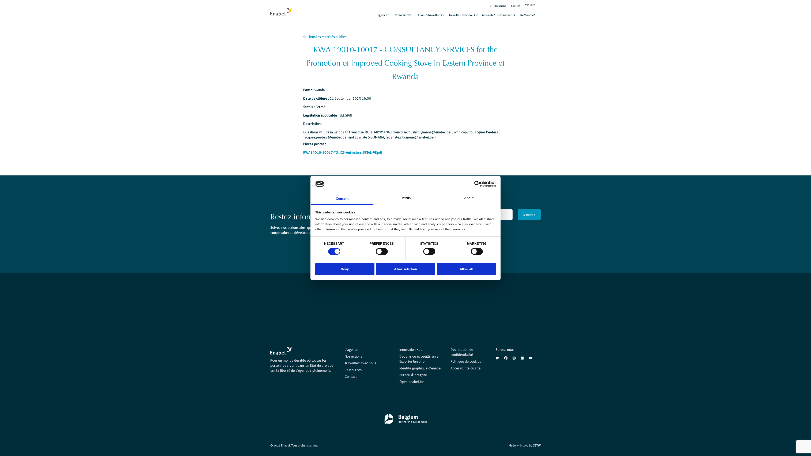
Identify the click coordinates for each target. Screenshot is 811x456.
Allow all (466, 269)
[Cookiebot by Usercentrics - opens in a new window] (477, 184)
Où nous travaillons (429, 15)
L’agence (381, 15)
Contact (515, 6)
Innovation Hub (410, 350)
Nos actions (402, 15)
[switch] (382, 251)
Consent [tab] (342, 198)
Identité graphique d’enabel (420, 368)
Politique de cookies (465, 362)
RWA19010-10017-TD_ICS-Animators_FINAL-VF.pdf (342, 153)
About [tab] (469, 198)
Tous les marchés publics (327, 37)
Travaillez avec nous (462, 15)
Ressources (527, 15)
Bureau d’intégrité (413, 375)
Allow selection (405, 269)
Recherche (500, 6)
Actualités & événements (498, 15)
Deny (344, 269)
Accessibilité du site (465, 368)
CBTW (537, 445)
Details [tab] (405, 198)
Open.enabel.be (411, 382)
